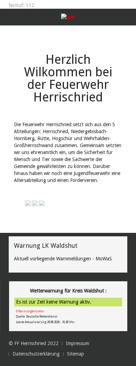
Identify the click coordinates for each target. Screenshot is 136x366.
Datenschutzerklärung (36, 354)
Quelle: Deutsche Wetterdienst (36, 316)
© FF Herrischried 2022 (34, 343)
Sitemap (75, 354)
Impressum (77, 343)
